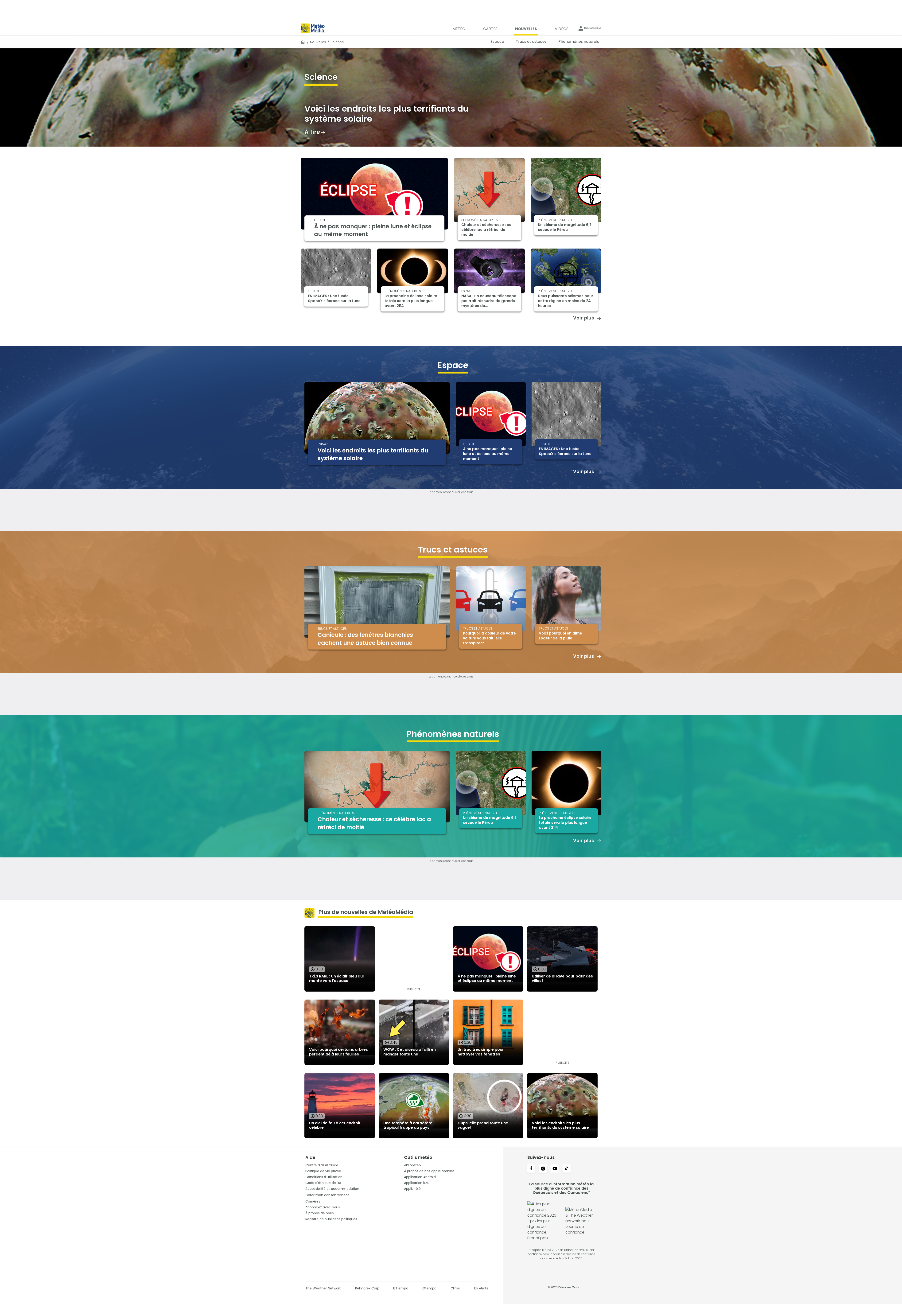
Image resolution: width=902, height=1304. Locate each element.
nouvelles (318, 42)
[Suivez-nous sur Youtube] (555, 1169)
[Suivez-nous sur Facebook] (531, 1169)
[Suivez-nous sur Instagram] (543, 1169)
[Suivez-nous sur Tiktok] (566, 1169)
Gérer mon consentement (327, 1195)
